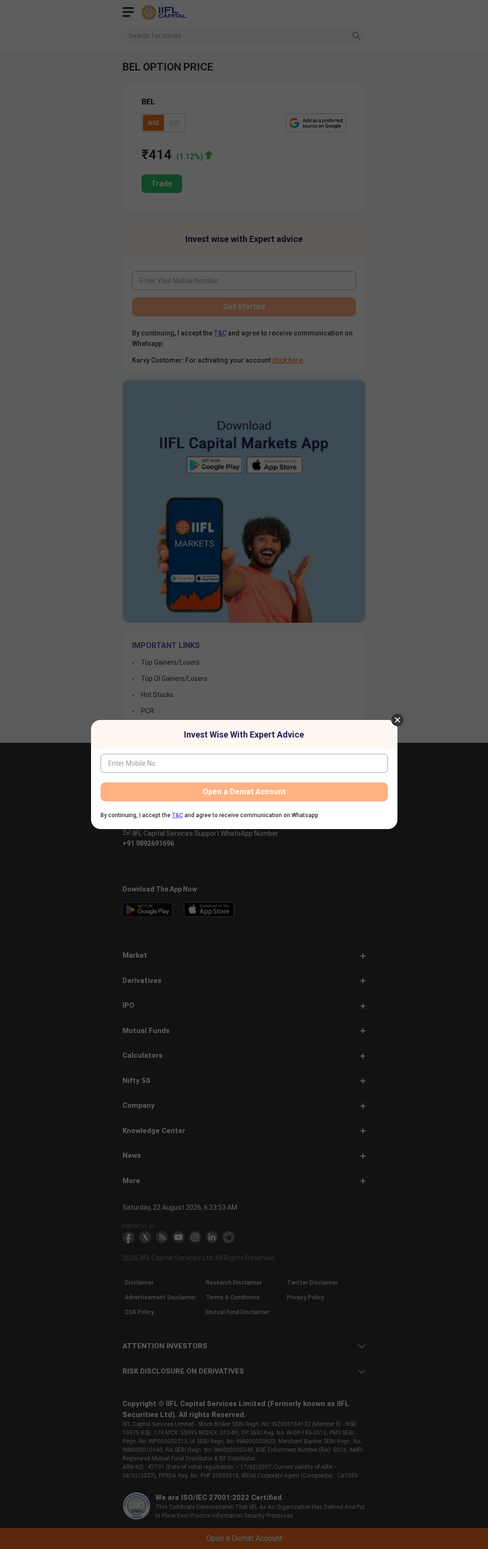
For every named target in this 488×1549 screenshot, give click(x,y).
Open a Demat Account (244, 791)
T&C (177, 815)
